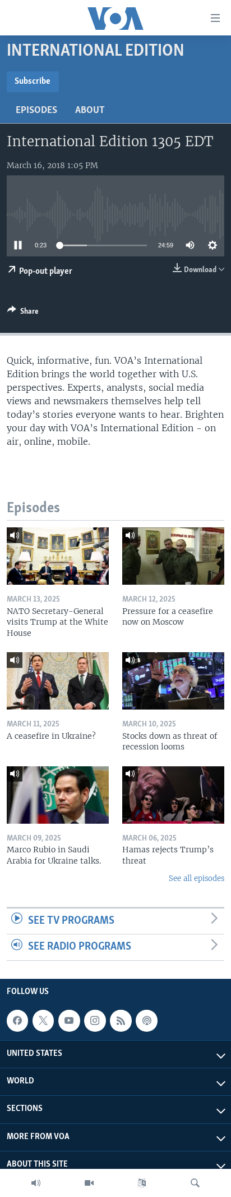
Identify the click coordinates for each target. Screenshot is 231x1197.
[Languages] (142, 1183)
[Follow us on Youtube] (69, 1020)
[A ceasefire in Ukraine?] (58, 681)
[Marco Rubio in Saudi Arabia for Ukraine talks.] (58, 795)
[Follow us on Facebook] (17, 1020)
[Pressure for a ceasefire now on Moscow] (173, 556)
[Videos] (89, 1183)
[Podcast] (146, 1020)
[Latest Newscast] (36, 1183)
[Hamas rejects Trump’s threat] (173, 795)
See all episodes (196, 878)
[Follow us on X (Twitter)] (43, 1020)
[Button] (23, 313)
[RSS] (120, 1020)
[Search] (195, 1183)
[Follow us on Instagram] (94, 1020)
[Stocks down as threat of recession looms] (173, 681)
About (90, 111)
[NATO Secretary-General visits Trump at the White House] (58, 556)
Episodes (36, 111)
